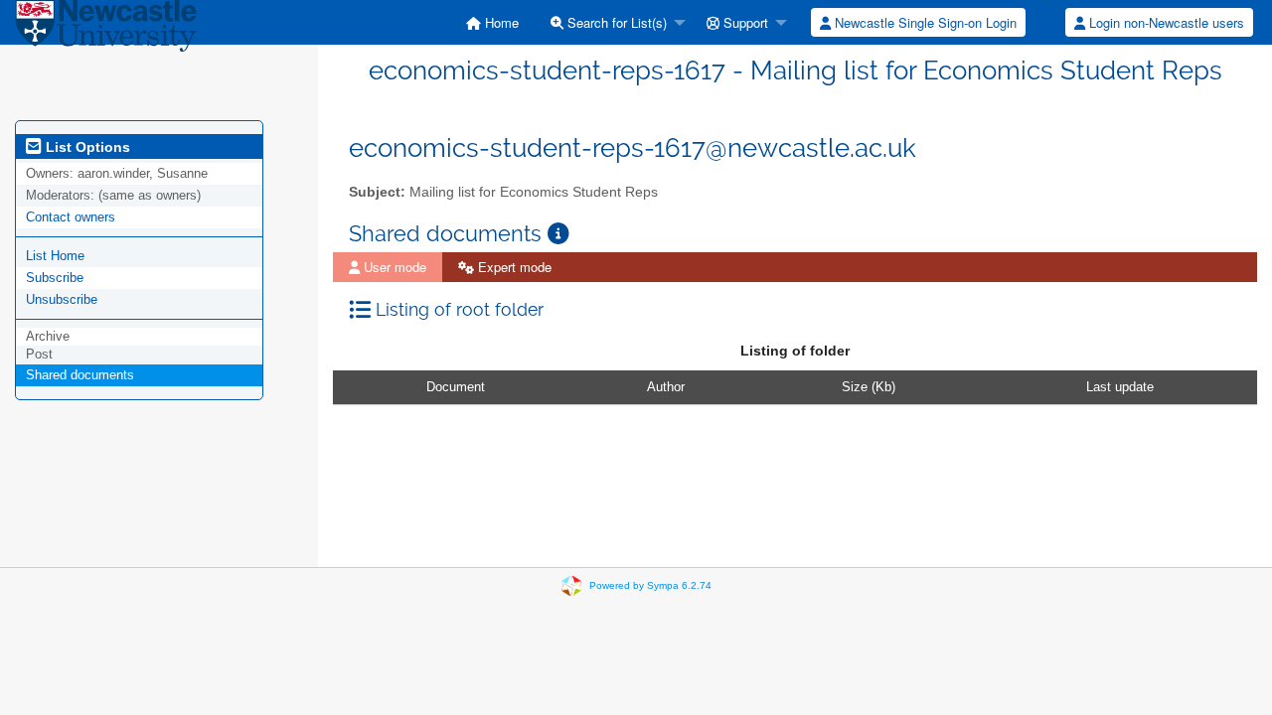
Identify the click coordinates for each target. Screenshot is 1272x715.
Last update (1120, 386)
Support (743, 22)
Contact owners (70, 217)
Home (500, 22)
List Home (55, 255)
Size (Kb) (868, 386)
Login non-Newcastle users (1164, 22)
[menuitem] (492, 22)
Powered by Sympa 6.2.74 (650, 585)
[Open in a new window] (558, 233)
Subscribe (54, 277)
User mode (393, 266)
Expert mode (513, 266)
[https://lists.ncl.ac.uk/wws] (106, 29)
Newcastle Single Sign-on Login (924, 22)
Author (666, 386)
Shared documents (80, 374)
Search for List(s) (615, 22)
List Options (86, 147)
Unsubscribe (61, 299)
